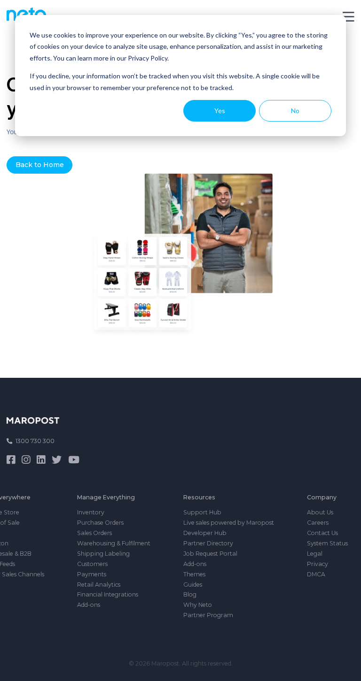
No (295, 111)
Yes (219, 111)
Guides (192, 584)
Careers (318, 522)
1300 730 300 (35, 440)
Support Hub (202, 512)
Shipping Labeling (103, 553)
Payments (91, 574)
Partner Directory (208, 543)
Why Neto (197, 604)
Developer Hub (205, 532)
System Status (327, 543)
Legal (314, 553)
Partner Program (208, 615)
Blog (189, 594)
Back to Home (40, 165)
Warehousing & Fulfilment (113, 543)
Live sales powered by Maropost (228, 522)
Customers (92, 563)
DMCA (316, 574)
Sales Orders (94, 532)
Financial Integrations (107, 594)
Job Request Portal (210, 553)
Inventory (90, 512)
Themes (194, 574)
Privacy (317, 563)
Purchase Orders (100, 522)
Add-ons (88, 604)
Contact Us (322, 532)
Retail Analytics (98, 584)
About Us (320, 512)
